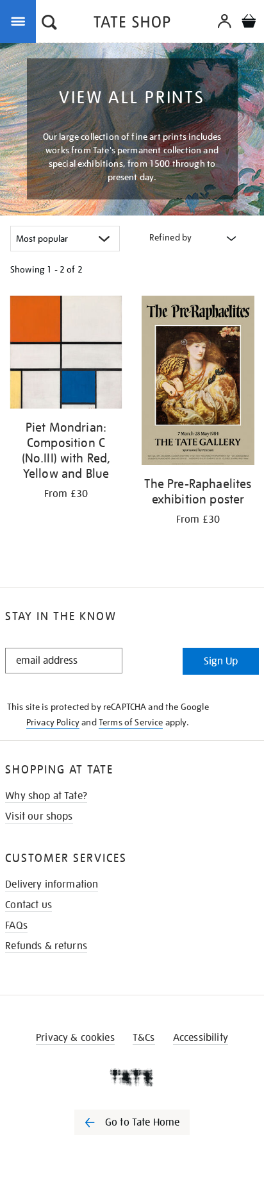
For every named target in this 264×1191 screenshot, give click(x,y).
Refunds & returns (46, 946)
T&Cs (144, 1037)
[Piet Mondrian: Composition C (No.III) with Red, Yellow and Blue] (66, 354)
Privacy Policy (52, 722)
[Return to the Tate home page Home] (132, 24)
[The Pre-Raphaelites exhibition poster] (198, 382)
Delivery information (51, 884)
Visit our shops (38, 816)
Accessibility (200, 1037)
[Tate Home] (132, 1077)
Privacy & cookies (75, 1037)
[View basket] (248, 22)
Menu (20, 20)
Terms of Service (131, 722)
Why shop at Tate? (46, 796)
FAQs (16, 925)
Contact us (28, 905)
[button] (49, 24)
